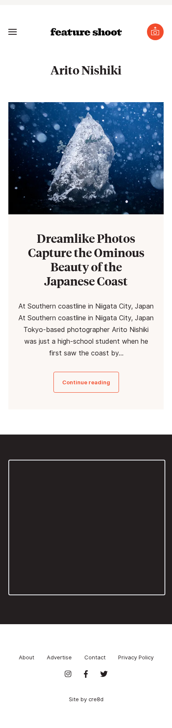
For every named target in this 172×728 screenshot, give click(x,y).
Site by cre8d (86, 699)
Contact (95, 657)
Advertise (59, 657)
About (26, 657)
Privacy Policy (136, 657)
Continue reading (86, 382)
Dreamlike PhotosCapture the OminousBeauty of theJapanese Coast (86, 259)
